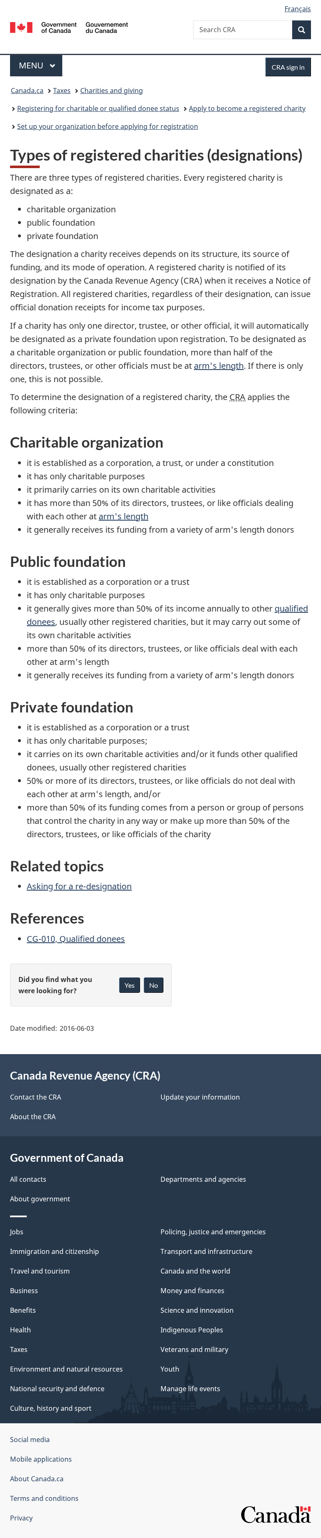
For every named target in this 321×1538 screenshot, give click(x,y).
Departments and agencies (203, 1179)
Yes (130, 985)
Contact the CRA (35, 1097)
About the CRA (33, 1116)
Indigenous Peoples (191, 1329)
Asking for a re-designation (79, 886)
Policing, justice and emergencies (213, 1231)
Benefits (23, 1310)
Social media (30, 1439)
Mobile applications (41, 1459)
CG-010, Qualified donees (76, 938)
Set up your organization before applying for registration (107, 126)
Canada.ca (27, 90)
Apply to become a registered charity (247, 108)
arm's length (219, 365)
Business (24, 1290)
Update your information (200, 1097)
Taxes (62, 90)
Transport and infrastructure (206, 1251)
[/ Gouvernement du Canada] (69, 26)
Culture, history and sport (51, 1408)
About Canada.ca (37, 1478)
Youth (169, 1369)
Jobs (16, 1231)
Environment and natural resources (66, 1369)
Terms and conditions (44, 1498)
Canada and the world (195, 1271)
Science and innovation (197, 1310)
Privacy (21, 1518)
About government (40, 1198)
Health (20, 1329)
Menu (32, 65)
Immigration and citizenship (54, 1251)
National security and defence (57, 1388)
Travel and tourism (40, 1271)
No (153, 985)
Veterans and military (194, 1349)
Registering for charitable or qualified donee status (98, 108)
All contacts (28, 1179)
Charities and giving (111, 90)
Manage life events (190, 1388)
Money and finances (192, 1290)
